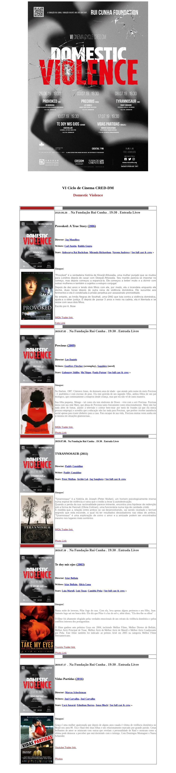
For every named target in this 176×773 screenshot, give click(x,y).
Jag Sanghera (96, 479)
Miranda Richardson (100, 252)
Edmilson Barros (85, 705)
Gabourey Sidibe (70, 372)
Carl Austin (70, 246)
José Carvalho (71, 699)
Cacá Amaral (68, 705)
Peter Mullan (69, 479)
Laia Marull (68, 591)
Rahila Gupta (85, 246)
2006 (92, 226)
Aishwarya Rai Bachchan (75, 252)
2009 (71, 345)
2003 (80, 564)
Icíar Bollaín (71, 578)
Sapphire (102, 366)
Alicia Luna (85, 584)
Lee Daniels (71, 359)
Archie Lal (82, 479)
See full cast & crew (141, 252)
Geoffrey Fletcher (73, 366)
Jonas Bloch (102, 705)
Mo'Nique (86, 372)
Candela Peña (95, 591)
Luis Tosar (81, 591)
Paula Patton (99, 372)
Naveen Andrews (121, 252)
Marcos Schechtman (75, 692)
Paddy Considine (74, 466)
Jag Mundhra (72, 239)
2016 (79, 679)
